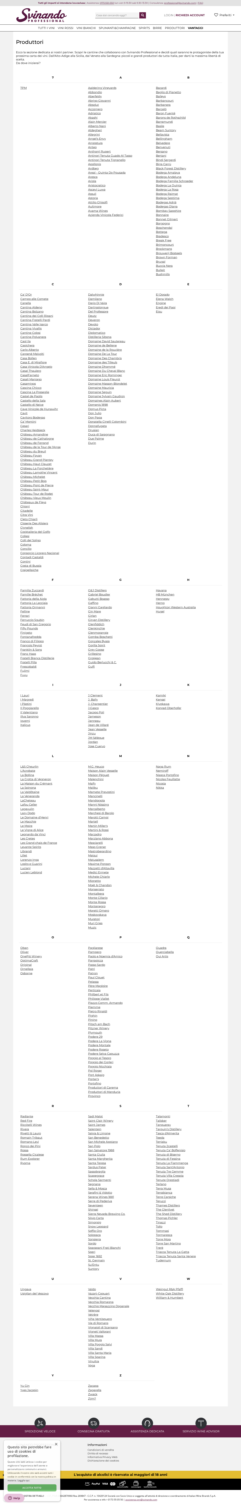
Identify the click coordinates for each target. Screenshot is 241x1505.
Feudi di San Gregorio (35, 624)
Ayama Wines (98, 211)
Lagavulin (27, 809)
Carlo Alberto (29, 349)
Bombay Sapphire (168, 211)
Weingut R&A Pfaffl (169, 1289)
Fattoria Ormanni (32, 607)
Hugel (160, 611)
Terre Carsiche (166, 1197)
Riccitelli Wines (31, 1125)
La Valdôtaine (29, 792)
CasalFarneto (29, 375)
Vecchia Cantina (99, 1297)
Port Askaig (96, 1075)
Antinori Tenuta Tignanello (106, 160)
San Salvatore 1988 (101, 1150)
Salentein (94, 1129)
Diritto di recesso (98, 1453)
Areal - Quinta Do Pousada (107, 172)
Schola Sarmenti (99, 1180)
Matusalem (96, 860)
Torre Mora (163, 1239)
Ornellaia (26, 969)
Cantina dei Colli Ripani (36, 316)
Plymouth (95, 1032)
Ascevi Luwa (96, 189)
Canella (25, 303)
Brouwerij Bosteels (169, 253)
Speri (91, 1252)
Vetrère (93, 1314)
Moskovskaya (97, 914)
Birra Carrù (163, 164)
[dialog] (32, 1470)
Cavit (23, 413)
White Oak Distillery (170, 1293)
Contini (25, 561)
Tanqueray (163, 1125)
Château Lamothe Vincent (38, 472)
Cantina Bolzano (31, 311)
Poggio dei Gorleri (100, 1062)
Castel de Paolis (31, 396)
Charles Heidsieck (32, 430)
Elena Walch (164, 299)
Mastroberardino (99, 851)
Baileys (161, 96)
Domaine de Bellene (102, 345)
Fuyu (23, 675)
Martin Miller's (98, 826)
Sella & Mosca (97, 1188)
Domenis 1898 (98, 404)
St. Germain (96, 1260)
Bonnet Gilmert (167, 219)
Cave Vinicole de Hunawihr (39, 409)
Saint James (96, 1125)
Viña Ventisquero (100, 1319)
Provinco (94, 1096)
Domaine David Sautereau (106, 341)
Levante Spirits (30, 847)
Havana (161, 590)
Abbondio (95, 92)
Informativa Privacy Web (102, 1456)
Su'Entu (93, 1264)
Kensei (160, 699)
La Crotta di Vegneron (35, 779)
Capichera (27, 345)
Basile (160, 126)
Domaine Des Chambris (105, 358)
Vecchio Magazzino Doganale (108, 1306)
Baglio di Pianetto (168, 92)
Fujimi (24, 670)
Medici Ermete (98, 872)
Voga (91, 1365)
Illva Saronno (29, 716)
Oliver (24, 952)
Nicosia (161, 783)
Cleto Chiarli (28, 519)
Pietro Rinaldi (97, 1011)
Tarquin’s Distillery (169, 1129)
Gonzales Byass (99, 641)
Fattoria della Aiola (33, 599)
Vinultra (93, 1361)
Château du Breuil (33, 451)
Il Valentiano (29, 712)
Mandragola (96, 800)
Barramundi (164, 122)
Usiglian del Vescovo (34, 1293)
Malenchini (96, 779)
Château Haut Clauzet (36, 464)
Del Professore (98, 311)
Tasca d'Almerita (167, 1133)
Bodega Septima (167, 198)
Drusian (93, 430)
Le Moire (26, 826)
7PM (23, 88)
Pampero (94, 952)
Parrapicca (95, 960)
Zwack (92, 1394)
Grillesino (94, 654)
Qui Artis (162, 956)
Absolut (93, 105)
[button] (32, 1495)
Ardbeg (93, 168)
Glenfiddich (96, 624)
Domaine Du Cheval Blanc (106, 371)
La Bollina (27, 775)
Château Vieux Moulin (35, 498)
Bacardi (161, 88)
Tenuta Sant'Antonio (170, 1167)
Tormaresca (164, 1235)
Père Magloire (98, 986)
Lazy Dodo (27, 813)
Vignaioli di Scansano (103, 1327)
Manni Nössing (98, 804)
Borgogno (163, 223)
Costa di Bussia (30, 565)
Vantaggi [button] (195, 28)
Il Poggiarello (29, 708)
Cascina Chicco (30, 388)
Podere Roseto (98, 1049)
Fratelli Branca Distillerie (37, 658)
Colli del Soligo (30, 540)
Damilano (95, 299)
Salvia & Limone (99, 1133)
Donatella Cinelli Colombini (107, 421)
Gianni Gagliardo (100, 607)
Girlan (92, 616)
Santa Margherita (100, 1158)
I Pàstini (26, 704)
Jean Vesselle (97, 729)
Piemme (94, 1007)
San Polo (94, 1146)
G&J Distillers (97, 590)
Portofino (94, 1083)
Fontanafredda (30, 637)
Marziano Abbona (100, 838)
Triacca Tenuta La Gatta (172, 1252)
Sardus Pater (97, 1167)
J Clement (95, 695)
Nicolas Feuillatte (168, 779)
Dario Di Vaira (97, 303)
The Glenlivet (165, 1209)
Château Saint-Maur (34, 489)
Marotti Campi (98, 817)
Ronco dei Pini (30, 1146)
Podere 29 (95, 1036)
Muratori (94, 919)
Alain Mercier (97, 122)
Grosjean (94, 658)
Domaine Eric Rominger (105, 375)
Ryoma (25, 1163)
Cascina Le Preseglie (34, 392)
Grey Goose (96, 649)
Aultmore (94, 206)
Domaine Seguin (100, 392)
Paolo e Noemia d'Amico (105, 956)
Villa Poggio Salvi (100, 1344)
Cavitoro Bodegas (32, 417)
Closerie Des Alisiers (34, 523)
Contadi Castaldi (31, 557)
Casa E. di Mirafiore (33, 362)
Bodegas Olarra (167, 206)
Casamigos (28, 383)
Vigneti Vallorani (99, 1331)
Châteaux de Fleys (33, 502)
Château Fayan (31, 455)
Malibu (93, 787)
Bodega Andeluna (168, 177)
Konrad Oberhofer (168, 708)
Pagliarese (95, 948)
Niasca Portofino (167, 775)
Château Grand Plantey (36, 460)
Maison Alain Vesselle (103, 770)
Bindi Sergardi (166, 160)
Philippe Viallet (98, 998)
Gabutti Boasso (98, 599)
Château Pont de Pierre (36, 485)
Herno (160, 603)
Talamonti (163, 1116)
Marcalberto (96, 809)
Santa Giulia (96, 1154)
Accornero (95, 109)
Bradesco (162, 236)
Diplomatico (96, 333)
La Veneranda (30, 796)
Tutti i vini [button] (46, 28)
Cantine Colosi (30, 333)
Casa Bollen (28, 358)
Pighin (92, 1015)
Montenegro (96, 906)
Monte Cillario (98, 898)
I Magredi (27, 699)
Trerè (159, 1248)
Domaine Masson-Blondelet (107, 383)
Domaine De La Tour (102, 354)
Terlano (161, 1184)
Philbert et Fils (98, 994)
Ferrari (25, 616)
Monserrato (96, 889)
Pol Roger (95, 1070)
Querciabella (165, 952)
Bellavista (162, 134)
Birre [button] (157, 28)
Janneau (94, 721)
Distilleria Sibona (99, 337)
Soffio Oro (95, 1231)
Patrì (91, 969)
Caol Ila (25, 341)
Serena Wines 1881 (101, 1197)
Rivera (24, 1129)
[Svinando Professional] (41, 15)
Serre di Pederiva (100, 1201)
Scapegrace (96, 1175)
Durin (92, 443)
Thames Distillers (168, 1205)
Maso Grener (97, 847)
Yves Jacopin (29, 1390)
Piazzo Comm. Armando (105, 1003)
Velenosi (94, 1310)
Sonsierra (94, 1239)
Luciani (25, 868)
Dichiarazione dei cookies (103, 1460)
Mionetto (94, 881)
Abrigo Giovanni (99, 100)
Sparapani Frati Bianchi (104, 1248)
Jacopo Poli (96, 712)
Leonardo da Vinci (33, 834)
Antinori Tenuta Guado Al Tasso (110, 155)
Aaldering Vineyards (102, 88)
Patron (93, 973)
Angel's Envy (97, 138)
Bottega (161, 232)
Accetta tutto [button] (31, 1487)
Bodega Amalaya (168, 172)
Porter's (93, 1079)
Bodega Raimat (167, 194)
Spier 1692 (95, 1256)
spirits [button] (144, 28)
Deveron (94, 320)
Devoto (93, 324)
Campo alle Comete (34, 299)
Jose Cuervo (96, 746)
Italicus (25, 725)
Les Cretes (27, 838)
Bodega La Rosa (167, 189)
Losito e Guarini (31, 864)
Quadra (161, 948)
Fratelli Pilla (28, 662)
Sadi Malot (95, 1116)
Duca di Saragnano (101, 434)
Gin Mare (94, 611)
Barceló (161, 109)
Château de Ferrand (34, 443)
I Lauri (24, 695)
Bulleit (160, 270)
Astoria (93, 198)
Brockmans (164, 249)
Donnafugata (97, 426)
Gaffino (93, 603)
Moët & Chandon (100, 885)
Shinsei (93, 1209)
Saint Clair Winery (100, 1120)
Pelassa (93, 982)
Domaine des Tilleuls (102, 362)
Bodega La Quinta (169, 185)
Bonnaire (162, 215)
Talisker (161, 1120)
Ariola (92, 181)
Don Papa (95, 417)
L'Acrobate (27, 770)
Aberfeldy (95, 96)
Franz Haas (28, 654)
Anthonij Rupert (99, 151)
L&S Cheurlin (29, 766)
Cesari (24, 426)
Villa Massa (95, 1336)
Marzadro (94, 834)
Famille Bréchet (31, 594)
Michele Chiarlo (99, 876)
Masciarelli (95, 843)
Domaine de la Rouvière (105, 349)
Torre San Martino (168, 1243)
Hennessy (162, 599)
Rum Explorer (30, 1158)
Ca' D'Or (26, 294)
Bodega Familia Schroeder (174, 181)
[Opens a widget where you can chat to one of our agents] (14, 1498)
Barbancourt (165, 100)
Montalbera (96, 893)
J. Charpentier (98, 704)
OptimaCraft (29, 960)
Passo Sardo (96, 965)
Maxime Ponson (99, 864)
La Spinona (28, 787)
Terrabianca (164, 1192)
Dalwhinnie (96, 294)
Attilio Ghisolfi (98, 202)
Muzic (92, 927)
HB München (165, 594)
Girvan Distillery (99, 620)
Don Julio (94, 413)
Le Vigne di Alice (31, 830)
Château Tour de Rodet (36, 494)
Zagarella (94, 1390)
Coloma (25, 544)
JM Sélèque (96, 738)
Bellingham (164, 138)
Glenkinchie (96, 628)
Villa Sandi (95, 1348)
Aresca (93, 177)
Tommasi (162, 1231)
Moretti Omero (98, 910)
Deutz (92, 316)
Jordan (93, 742)
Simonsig (94, 1222)
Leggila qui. (24, 1480)
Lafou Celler (28, 804)
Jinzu (92, 733)
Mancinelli (95, 796)
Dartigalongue (98, 307)
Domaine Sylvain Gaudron (106, 396)
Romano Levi (29, 1142)
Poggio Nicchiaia (100, 1066)
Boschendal (164, 227)
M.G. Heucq (96, 766)
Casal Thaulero (30, 371)
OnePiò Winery (31, 956)
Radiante (26, 1116)
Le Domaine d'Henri (34, 817)
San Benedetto (98, 1137)
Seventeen (95, 1205)
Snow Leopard (98, 1226)
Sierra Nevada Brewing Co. (106, 1214)
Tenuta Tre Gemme (169, 1171)
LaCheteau (28, 800)
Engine (161, 303)
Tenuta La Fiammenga (172, 1163)
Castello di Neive (31, 404)
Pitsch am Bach (99, 1024)
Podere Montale (99, 1045)
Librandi (26, 851)
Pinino (92, 1020)
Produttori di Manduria (104, 1092)
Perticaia (94, 990)
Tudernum (163, 1260)
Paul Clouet (96, 977)
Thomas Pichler (167, 1218)
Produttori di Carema (103, 1087)
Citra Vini (26, 515)
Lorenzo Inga (29, 860)
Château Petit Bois (33, 481)
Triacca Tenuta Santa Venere (176, 1256)
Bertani (161, 155)
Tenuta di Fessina (168, 1158)
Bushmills (163, 274)
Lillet (23, 855)
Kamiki (161, 695)
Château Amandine (34, 434)
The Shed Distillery (169, 1214)
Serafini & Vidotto (100, 1192)
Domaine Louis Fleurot (104, 379)
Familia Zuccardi (32, 590)
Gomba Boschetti (100, 637)
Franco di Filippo (32, 641)
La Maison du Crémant (36, 783)
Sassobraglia (96, 1171)
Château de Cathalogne (37, 438)
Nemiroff (162, 770)
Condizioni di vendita (101, 1449)
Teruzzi (161, 1201)
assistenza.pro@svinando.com (141, 1499)
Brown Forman (166, 257)
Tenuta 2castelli (167, 1146)
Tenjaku (161, 1142)
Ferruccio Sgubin (32, 620)
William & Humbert (169, 1297)
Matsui (93, 855)
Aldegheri (95, 130)
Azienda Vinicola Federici (105, 215)
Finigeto (26, 632)
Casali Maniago (31, 379)
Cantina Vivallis (31, 328)
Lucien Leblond (31, 872)
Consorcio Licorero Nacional (39, 553)
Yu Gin (25, 1386)
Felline (25, 611)
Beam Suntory (166, 130)
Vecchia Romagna (101, 1302)
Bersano (161, 151)
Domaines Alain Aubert (104, 400)
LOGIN (169, 15)
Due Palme (96, 438)
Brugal (160, 261)
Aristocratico (96, 185)
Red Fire (26, 1120)
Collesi (24, 536)
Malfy (92, 783)
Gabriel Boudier (99, 594)
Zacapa (93, 1386)
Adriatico (94, 113)
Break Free (163, 240)
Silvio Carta (96, 1218)
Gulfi (91, 666)
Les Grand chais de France (38, 843)
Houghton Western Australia (176, 607)
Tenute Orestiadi (167, 1180)
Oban (24, 948)
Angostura (95, 143)
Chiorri (25, 506)
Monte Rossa (97, 902)
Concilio (25, 548)
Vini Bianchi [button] (86, 28)
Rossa (24, 1150)
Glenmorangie (98, 632)
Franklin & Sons (31, 649)
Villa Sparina (96, 1357)
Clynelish (26, 527)
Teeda (160, 1137)
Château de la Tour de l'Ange (40, 447)
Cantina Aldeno (31, 307)
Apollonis (94, 164)
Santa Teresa (97, 1163)
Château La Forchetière (36, 468)
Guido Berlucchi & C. (102, 662)
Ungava (25, 1289)
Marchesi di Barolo (101, 813)
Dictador (94, 328)
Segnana (94, 1184)
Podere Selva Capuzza (103, 1053)
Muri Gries (95, 923)
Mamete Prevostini (101, 792)
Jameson (94, 716)
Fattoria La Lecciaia (34, 603)
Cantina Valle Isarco (34, 324)
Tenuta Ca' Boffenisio (170, 1150)
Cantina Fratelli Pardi (35, 320)
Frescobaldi (28, 666)
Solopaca (94, 1235)
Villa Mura (95, 1340)
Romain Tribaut (31, 1137)
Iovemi (25, 721)
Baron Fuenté (165, 113)
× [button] (56, 1444)
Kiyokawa (162, 704)
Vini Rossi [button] (65, 28)
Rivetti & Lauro (30, 1133)
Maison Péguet (98, 775)
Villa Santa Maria (99, 1353)
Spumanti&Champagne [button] (117, 28)
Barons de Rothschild (171, 117)
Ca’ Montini (28, 421)
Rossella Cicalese (32, 1154)
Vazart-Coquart (99, 1293)
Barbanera (163, 105)
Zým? (92, 1398)
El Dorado (162, 294)
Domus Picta (97, 409)
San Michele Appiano (103, 1142)
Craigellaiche (29, 570)
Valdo (92, 1289)
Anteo (92, 147)
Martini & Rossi (98, 830)
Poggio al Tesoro (99, 1058)
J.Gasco (93, 708)
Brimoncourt (165, 244)
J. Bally (93, 699)
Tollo (159, 1226)
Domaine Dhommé (101, 366)
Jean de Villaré (98, 725)
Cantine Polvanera (33, 337)
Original (26, 965)
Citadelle (26, 510)
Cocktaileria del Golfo (35, 532)
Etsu (159, 311)
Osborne (26, 973)
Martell (93, 821)
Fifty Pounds (29, 628)
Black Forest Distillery (171, 168)
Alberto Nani (97, 126)
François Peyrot (31, 645)
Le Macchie (28, 821)
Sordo (92, 1243)
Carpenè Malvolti (32, 354)
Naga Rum (163, 766)
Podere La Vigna (99, 1041)
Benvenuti (163, 147)
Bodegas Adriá (166, 202)
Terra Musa (163, 1188)
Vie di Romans (98, 1323)
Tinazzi (161, 1222)
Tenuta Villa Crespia (170, 1175)
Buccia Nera (164, 266)
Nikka (160, 787)
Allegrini (94, 134)
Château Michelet (32, 477)
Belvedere (163, 143)
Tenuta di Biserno (168, 1154)
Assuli (92, 194)
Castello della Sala (33, 400)
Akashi (93, 117)
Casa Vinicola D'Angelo (36, 366)
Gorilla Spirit (96, 645)
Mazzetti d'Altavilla (101, 868)
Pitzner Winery (98, 1028)
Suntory (93, 1269)
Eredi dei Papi (165, 307)
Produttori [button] (175, 28)
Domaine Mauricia (101, 388)
